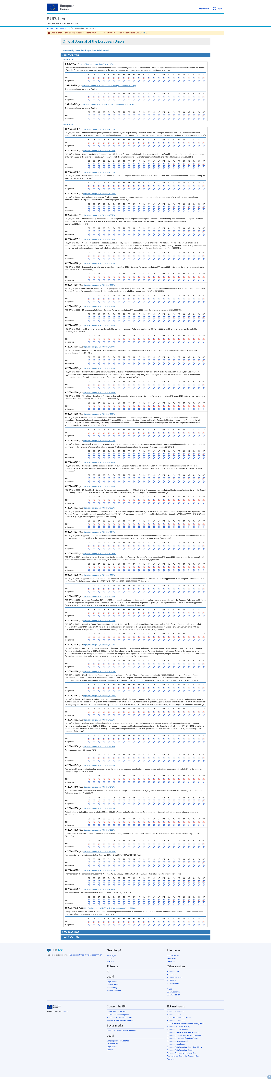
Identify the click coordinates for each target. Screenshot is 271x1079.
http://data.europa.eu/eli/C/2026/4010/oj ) (99, 263)
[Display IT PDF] (149, 78)
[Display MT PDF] (164, 78)
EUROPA (50, 28)
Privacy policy (112, 1044)
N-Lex (169, 989)
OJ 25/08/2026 (71, 932)
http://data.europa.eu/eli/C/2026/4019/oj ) (99, 414)
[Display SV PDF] (204, 78)
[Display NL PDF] (169, 78)
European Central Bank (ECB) (178, 1026)
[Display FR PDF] (129, 78)
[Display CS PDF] (94, 78)
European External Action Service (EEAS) (183, 1032)
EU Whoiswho (172, 980)
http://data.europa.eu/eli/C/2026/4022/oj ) (99, 486)
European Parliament (175, 1012)
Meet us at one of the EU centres (120, 1020)
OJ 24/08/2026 (71, 937)
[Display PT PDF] (179, 78)
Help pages (111, 955)
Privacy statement (114, 991)
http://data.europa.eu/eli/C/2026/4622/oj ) (99, 889)
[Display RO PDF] (184, 78)
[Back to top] (269, 1077)
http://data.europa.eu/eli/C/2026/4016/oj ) (99, 393)
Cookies (110, 1050)
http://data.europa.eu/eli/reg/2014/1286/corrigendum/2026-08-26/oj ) (109, 105)
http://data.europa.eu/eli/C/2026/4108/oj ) (99, 747)
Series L (69, 59)
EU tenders (171, 974)
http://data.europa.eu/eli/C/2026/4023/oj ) (99, 508)
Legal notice (112, 982)
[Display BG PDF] (89, 78)
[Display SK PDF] (189, 78)
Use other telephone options (118, 1015)
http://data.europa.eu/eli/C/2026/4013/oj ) (99, 325)
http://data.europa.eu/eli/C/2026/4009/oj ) (99, 239)
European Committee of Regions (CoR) (182, 1038)
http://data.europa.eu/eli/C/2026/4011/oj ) (99, 285)
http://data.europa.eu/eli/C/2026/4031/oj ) (99, 696)
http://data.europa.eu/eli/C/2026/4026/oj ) (99, 575)
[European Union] (54, 1007)
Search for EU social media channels (121, 1031)
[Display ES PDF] (199, 78)
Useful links (171, 961)
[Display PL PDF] (174, 78)
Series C (69, 124)
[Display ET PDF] (119, 78)
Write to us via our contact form (119, 1017)
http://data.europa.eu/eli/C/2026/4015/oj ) (99, 368)
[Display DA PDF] (99, 78)
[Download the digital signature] (89, 81)
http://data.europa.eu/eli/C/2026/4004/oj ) (99, 151)
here (143, 33)
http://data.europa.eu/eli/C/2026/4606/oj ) (99, 852)
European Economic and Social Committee (184, 1035)
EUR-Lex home (61, 28)
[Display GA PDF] (134, 78)
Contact (110, 958)
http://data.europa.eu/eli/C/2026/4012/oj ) (99, 307)
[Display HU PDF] (144, 78)
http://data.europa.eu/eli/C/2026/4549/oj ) (99, 787)
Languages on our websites (118, 1041)
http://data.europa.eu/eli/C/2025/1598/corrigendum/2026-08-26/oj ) (110, 908)
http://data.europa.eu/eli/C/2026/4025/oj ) (99, 554)
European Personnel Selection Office (181, 1053)
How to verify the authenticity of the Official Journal (86, 50)
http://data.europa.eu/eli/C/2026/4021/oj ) (99, 462)
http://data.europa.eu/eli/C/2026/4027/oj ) (99, 597)
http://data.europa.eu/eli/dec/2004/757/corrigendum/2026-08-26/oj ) (109, 86)
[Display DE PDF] (104, 78)
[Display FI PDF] (124, 78)
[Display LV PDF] (154, 78)
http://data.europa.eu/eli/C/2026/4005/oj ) (99, 172)
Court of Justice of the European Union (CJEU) (185, 1023)
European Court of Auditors (177, 1029)
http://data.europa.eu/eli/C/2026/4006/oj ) (99, 194)
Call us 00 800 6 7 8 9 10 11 (117, 1012)
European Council (174, 1015)
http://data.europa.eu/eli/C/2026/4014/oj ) (99, 347)
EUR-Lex (56, 18)
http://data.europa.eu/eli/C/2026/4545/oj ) (99, 766)
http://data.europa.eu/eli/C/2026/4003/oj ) (99, 129)
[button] (217, 8)
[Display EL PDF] (109, 78)
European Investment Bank (177, 1041)
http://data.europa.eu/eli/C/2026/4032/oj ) (99, 720)
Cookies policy (112, 985)
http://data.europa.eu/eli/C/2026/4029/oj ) (99, 645)
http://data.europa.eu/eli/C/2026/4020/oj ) (99, 441)
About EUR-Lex (173, 955)
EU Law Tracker (173, 995)
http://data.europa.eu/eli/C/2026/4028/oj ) (99, 621)
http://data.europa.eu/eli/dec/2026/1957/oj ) (98, 64)
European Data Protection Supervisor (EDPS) (184, 1047)
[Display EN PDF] (114, 78)
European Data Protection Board (179, 1050)
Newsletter (171, 958)
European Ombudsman (176, 1044)
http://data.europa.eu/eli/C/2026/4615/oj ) (99, 870)
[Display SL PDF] (194, 78)
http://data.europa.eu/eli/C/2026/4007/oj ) (99, 215)
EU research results (175, 977)
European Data (173, 971)
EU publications (173, 983)
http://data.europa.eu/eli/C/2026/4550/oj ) (99, 809)
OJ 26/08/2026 (71, 55)
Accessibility (112, 988)
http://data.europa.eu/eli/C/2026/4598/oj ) (99, 830)
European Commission (176, 1020)
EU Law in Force (173, 992)
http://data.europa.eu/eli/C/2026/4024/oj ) (99, 532)
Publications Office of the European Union (85, 955)
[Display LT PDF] (159, 78)
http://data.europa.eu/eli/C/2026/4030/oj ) (99, 672)
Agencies (170, 1059)
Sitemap (110, 961)
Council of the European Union (179, 1017)
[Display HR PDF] (139, 78)
